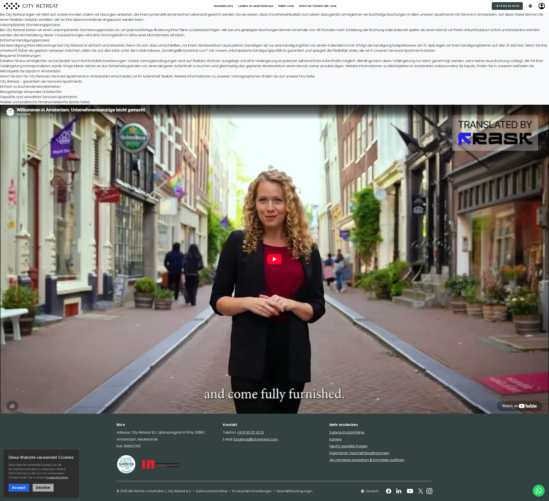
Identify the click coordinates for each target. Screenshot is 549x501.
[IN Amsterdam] (160, 464)
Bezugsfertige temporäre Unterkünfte (31, 91)
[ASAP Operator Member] (126, 464)
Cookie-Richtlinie (57, 477)
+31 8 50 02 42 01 (250, 432)
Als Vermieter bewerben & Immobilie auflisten (366, 459)
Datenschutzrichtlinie (346, 432)
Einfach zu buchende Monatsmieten (30, 86)
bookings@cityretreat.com (256, 439)
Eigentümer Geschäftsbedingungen (359, 453)
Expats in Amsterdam (43, 71)
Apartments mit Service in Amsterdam (465, 14)
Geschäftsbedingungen (294, 491)
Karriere (335, 439)
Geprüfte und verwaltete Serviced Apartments (38, 96)
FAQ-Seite (307, 76)
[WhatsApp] (539, 491)
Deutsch (372, 491)
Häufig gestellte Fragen (348, 446)
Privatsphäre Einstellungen (252, 491)
